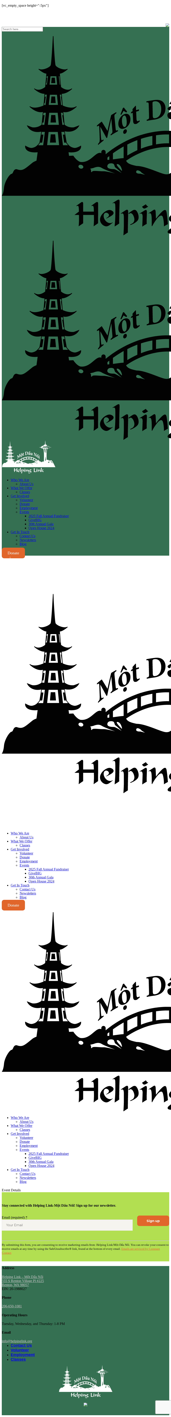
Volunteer (20, 1350)
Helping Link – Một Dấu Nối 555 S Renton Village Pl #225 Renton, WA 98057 (23, 1281)
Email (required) (14, 1217)
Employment (23, 1355)
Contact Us (21, 1345)
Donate (13, 553)
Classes (18, 1359)
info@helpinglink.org (17, 13)
